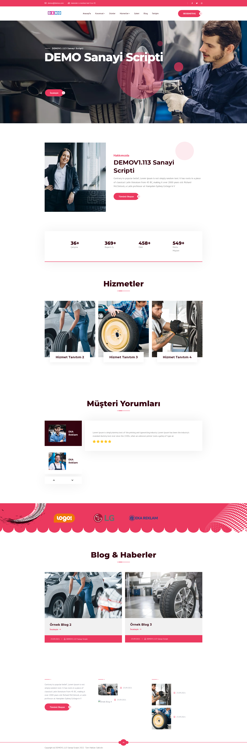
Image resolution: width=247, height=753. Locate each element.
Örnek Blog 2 (60, 625)
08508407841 (189, 13)
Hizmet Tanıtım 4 (182, 697)
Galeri (136, 13)
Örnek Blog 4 (120, 704)
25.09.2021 (55, 639)
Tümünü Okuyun (126, 196)
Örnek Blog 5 (126, 692)
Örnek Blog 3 (141, 624)
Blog (146, 13)
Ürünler (112, 13)
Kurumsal (99, 13)
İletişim (155, 13)
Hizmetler (124, 13)
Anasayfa (87, 13)
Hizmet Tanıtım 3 (182, 721)
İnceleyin (54, 93)
